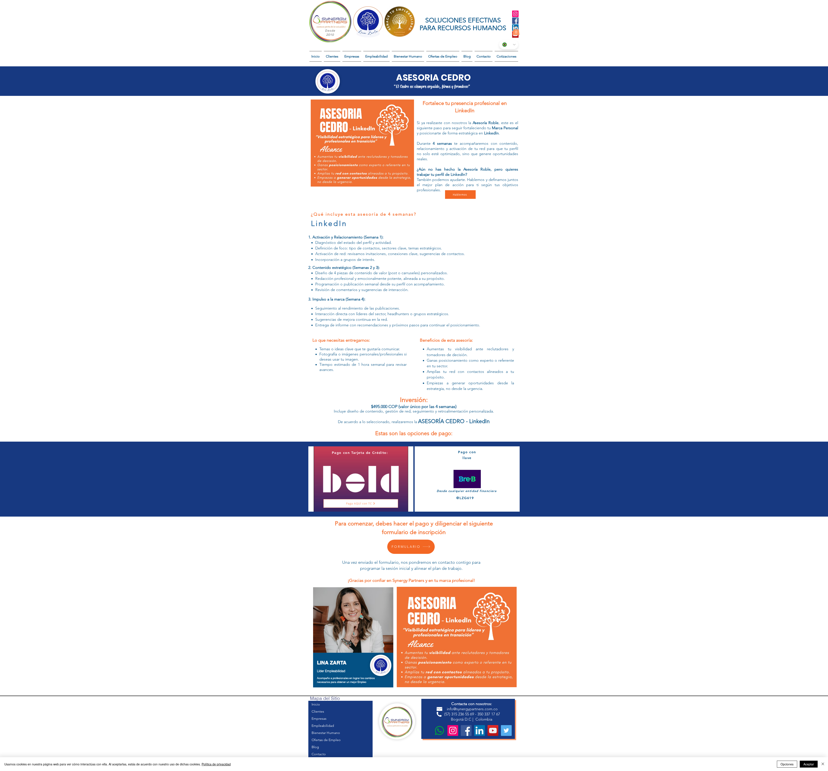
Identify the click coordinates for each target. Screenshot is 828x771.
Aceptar (808, 764)
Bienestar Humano (326, 733)
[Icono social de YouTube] (493, 730)
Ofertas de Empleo (326, 740)
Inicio (316, 704)
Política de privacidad (216, 764)
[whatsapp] (439, 730)
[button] (516, 30)
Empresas (319, 718)
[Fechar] (822, 764)
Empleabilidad (323, 726)
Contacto (319, 754)
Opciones (787, 764)
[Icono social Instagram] (515, 14)
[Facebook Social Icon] (515, 20)
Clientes (318, 711)
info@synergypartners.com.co (472, 709)
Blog (315, 747)
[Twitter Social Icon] (506, 730)
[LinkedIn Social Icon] (479, 730)
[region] (353, 639)
